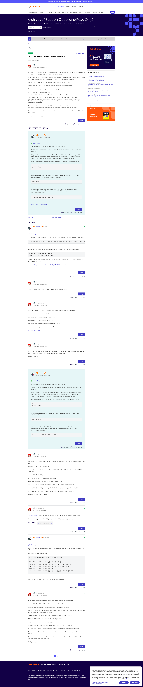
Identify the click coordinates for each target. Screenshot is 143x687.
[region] (116, 676)
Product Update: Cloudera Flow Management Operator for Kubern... (99, 90)
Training (68, 6)
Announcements (54, 12)
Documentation (52, 671)
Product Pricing (76, 671)
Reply (81, 120)
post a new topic (88, 39)
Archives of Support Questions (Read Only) (50, 44)
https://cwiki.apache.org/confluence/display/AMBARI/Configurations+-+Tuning (50, 265)
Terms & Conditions (46, 675)
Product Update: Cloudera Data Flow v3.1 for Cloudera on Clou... (99, 96)
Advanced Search (32, 31)
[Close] (139, 668)
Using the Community (76, 12)
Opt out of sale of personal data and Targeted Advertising (100, 683)
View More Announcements (101, 100)
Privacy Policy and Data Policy (55, 675)
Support (80, 6)
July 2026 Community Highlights (96, 76)
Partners (74, 6)
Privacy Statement (130, 678)
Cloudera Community (36, 12)
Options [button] (31, 48)
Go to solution (80, 53)
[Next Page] (60, 656)
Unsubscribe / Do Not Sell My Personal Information (71, 675)
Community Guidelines (48, 664)
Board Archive (35, 44)
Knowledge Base (64, 671)
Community (60, 6)
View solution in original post (39, 204)
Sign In (112, 12)
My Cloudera (32, 671)
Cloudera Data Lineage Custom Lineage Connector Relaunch (100, 85)
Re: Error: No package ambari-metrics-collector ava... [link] (73, 44)
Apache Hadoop (34, 677)
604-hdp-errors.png (34, 330)
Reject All (124, 682)
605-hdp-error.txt (33, 515)
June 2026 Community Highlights (96, 80)
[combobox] (68, 27)
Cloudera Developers (98, 12)
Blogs (87, 12)
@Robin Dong (36, 143)
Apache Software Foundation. (66, 677)
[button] (83, 70)
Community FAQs (63, 664)
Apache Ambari (35, 60)
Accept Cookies (135, 682)
